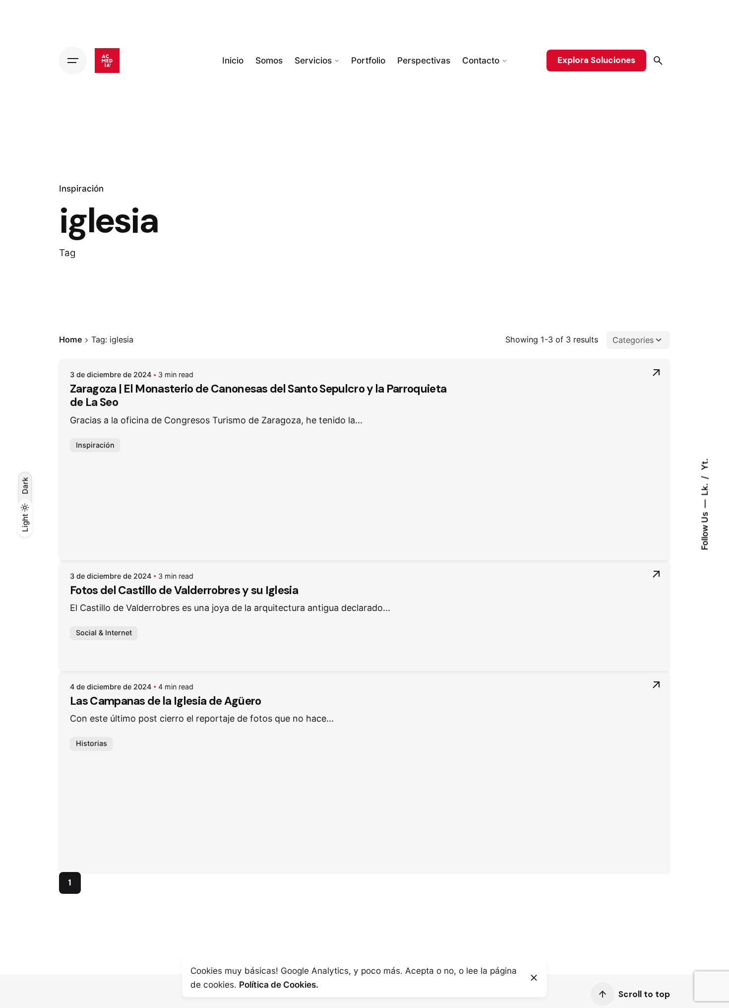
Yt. (704, 464)
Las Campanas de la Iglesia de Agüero (165, 701)
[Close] (534, 978)
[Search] (658, 60)
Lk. (704, 488)
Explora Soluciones (596, 60)
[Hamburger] (73, 60)
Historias (91, 743)
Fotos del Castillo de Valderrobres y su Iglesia (184, 590)
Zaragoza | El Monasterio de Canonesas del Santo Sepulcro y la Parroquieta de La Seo (258, 395)
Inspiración (81, 188)
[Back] (25, 146)
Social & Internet (104, 632)
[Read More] (656, 373)
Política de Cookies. (278, 984)
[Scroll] (602, 994)
